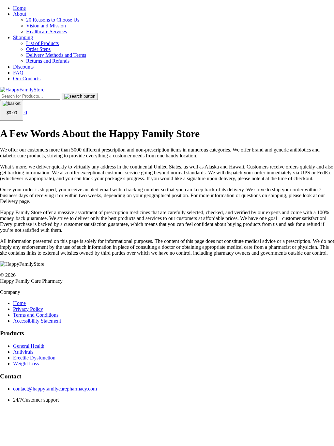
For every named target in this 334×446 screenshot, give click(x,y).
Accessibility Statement (37, 321)
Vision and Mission (46, 25)
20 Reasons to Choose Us (52, 20)
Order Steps (38, 49)
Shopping (23, 37)
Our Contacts (26, 78)
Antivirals (23, 352)
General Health (28, 346)
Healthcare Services (46, 31)
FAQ (18, 72)
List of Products (42, 43)
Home (19, 8)
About (19, 14)
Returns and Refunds (47, 61)
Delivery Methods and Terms (56, 55)
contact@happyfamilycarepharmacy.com (55, 388)
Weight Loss (26, 363)
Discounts (23, 67)
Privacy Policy (28, 309)
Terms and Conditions (35, 315)
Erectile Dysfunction (34, 357)
